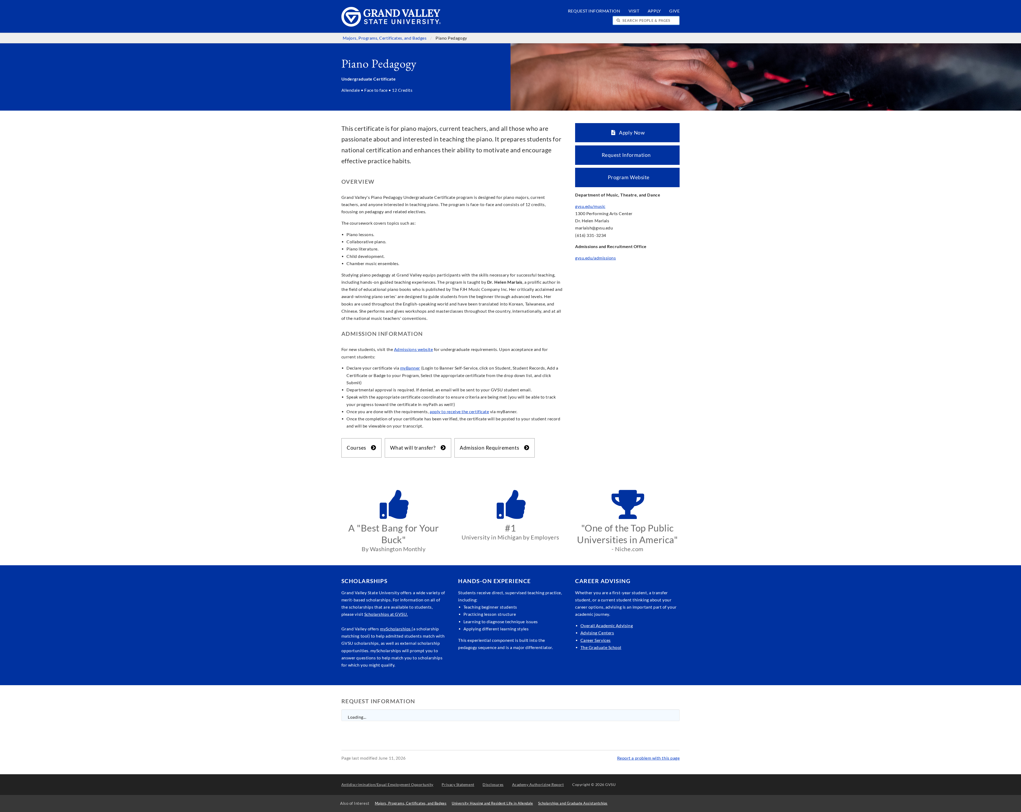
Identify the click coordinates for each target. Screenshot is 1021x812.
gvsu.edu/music (590, 206)
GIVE (674, 11)
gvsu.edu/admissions (595, 258)
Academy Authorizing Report (538, 784)
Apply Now (630, 132)
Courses (358, 448)
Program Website (627, 177)
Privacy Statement (458, 784)
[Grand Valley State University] (391, 25)
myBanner (410, 368)
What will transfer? (414, 448)
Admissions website (413, 349)
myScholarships (396, 628)
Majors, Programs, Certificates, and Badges (385, 38)
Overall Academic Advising (606, 625)
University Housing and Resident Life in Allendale (492, 803)
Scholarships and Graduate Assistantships (572, 803)
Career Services (595, 640)
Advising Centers (597, 632)
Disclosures (493, 784)
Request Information (627, 155)
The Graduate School (600, 647)
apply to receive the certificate (459, 411)
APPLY (654, 11)
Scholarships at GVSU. (386, 614)
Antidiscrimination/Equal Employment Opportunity (387, 784)
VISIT (634, 11)
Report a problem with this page (648, 758)
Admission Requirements (491, 448)
